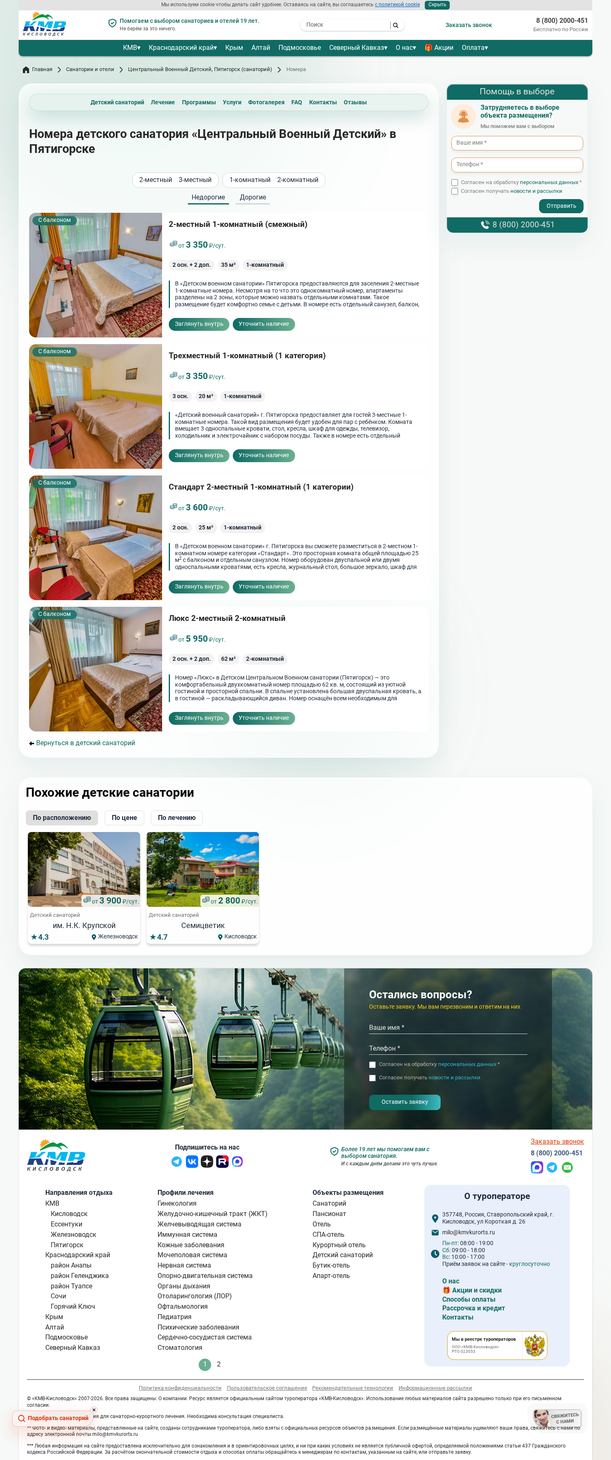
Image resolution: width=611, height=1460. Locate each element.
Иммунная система (187, 1234)
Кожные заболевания (191, 1245)
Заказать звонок (469, 25)
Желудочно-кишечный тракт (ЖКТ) (213, 1214)
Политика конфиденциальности (180, 1388)
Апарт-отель (331, 1276)
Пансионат (329, 1214)
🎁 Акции (438, 48)
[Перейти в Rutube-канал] (222, 1165)
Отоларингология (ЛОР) (195, 1296)
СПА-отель (329, 1234)
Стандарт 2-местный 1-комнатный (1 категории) (261, 487)
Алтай (260, 48)
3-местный (195, 180)
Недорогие (208, 198)
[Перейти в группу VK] (192, 1165)
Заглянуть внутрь (199, 323)
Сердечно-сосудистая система (205, 1337)
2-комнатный (297, 180)
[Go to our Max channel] (237, 1165)
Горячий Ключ (73, 1306)
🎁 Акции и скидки (472, 1290)
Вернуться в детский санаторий (85, 743)
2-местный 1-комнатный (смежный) (238, 224)
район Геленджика (80, 1276)
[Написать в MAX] (537, 1171)
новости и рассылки (536, 191)
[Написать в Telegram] (552, 1171)
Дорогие (253, 198)
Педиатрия (175, 1317)
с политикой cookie (397, 4)
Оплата (473, 48)
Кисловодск (69, 1214)
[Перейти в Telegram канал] (176, 1165)
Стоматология (180, 1348)
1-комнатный (250, 180)
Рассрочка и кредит (473, 1308)
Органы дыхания (184, 1286)
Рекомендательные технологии (352, 1388)
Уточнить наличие (264, 323)
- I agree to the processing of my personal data (502, 199)
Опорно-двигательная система (205, 1276)
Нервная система (184, 1265)
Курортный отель (339, 1245)
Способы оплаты (468, 1299)
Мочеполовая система (192, 1255)
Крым (234, 48)
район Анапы (71, 1265)
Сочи (58, 1296)
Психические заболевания (198, 1327)
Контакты (457, 1317)
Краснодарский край (181, 48)
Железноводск (73, 1234)
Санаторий (329, 1203)
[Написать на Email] (567, 1171)
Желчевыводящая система (199, 1224)
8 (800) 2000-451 (562, 21)
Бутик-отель (331, 1265)
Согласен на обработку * (521, 182)
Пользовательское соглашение (267, 1388)
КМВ (130, 48)
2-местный (155, 180)
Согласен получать (511, 191)
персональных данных (549, 182)
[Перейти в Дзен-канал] (207, 1165)
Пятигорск (67, 1245)
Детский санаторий (343, 1255)
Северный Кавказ (356, 48)
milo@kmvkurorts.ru (468, 1232)
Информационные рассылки (435, 1388)
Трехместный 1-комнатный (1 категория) (247, 355)
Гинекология (177, 1203)
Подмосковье (299, 48)
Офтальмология (183, 1306)
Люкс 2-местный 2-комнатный (227, 618)
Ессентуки (66, 1224)
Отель (322, 1224)
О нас (404, 48)
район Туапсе (71, 1286)
